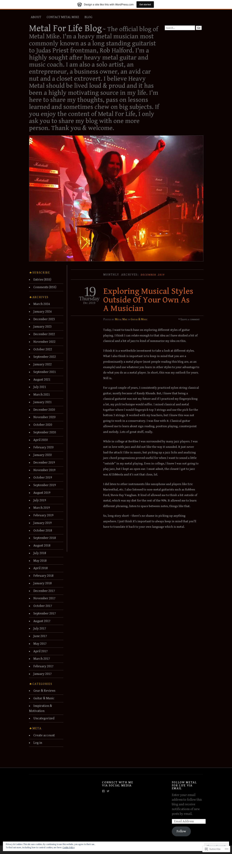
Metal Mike (121, 319)
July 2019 (39, 500)
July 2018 (39, 553)
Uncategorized (43, 718)
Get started (145, 4)
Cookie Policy (69, 847)
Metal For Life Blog (65, 28)
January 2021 (42, 402)
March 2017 (41, 659)
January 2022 (42, 364)
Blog (88, 17)
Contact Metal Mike (63, 17)
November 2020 (44, 417)
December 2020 (44, 410)
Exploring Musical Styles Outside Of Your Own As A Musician (148, 299)
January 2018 (42, 583)
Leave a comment (190, 319)
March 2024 (41, 304)
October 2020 (42, 425)
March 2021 (41, 394)
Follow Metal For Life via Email (184, 785)
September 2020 (44, 432)
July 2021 (39, 387)
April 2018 (40, 568)
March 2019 (41, 508)
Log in (37, 743)
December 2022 (44, 334)
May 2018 (40, 561)
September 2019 (44, 485)
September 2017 (44, 613)
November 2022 (44, 342)
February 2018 (43, 576)
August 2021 (41, 379)
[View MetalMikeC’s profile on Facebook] (103, 791)
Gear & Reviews (44, 691)
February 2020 (43, 447)
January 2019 (42, 523)
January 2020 (42, 455)
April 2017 (40, 651)
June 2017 (40, 636)
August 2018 (41, 545)
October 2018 (42, 530)
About (36, 17)
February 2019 (43, 515)
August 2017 (41, 621)
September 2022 (44, 357)
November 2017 (44, 598)
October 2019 (42, 477)
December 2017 (44, 591)
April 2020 (40, 440)
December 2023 (44, 319)
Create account (44, 735)
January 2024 (42, 311)
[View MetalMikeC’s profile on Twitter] (108, 791)
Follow (181, 831)
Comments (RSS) (44, 287)
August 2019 (41, 493)
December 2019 (44, 462)
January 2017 (42, 674)
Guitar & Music (139, 319)
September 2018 (44, 538)
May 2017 (40, 644)
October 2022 (42, 349)
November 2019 (44, 470)
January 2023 (42, 326)
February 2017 (43, 666)
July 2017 (39, 628)
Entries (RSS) (42, 279)
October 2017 (42, 606)
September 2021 (44, 372)
